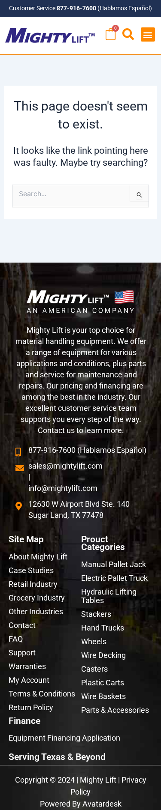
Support (22, 652)
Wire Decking (103, 655)
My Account (29, 679)
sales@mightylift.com (65, 465)
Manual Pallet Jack (113, 564)
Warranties (27, 666)
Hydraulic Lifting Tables (109, 596)
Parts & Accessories (115, 709)
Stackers (96, 614)
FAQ (16, 638)
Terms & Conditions (42, 693)
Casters (94, 668)
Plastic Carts (102, 682)
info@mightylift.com (62, 488)
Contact (22, 625)
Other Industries (36, 611)
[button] (148, 34)
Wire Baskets (103, 696)
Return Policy (31, 707)
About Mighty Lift (38, 556)
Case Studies (31, 570)
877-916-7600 (76, 8)
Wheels (93, 641)
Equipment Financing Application (64, 737)
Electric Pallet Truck (114, 578)
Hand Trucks (102, 627)
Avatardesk (102, 803)
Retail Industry (33, 584)
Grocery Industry (37, 597)
